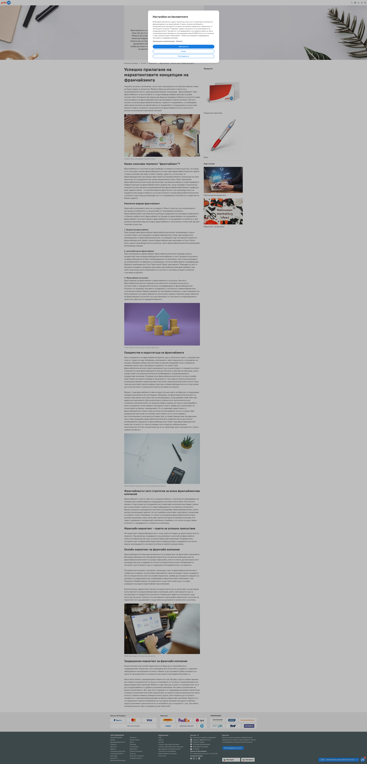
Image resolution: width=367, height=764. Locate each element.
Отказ (183, 51)
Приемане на (183, 47)
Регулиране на (183, 56)
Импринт (179, 41)
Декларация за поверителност (164, 41)
